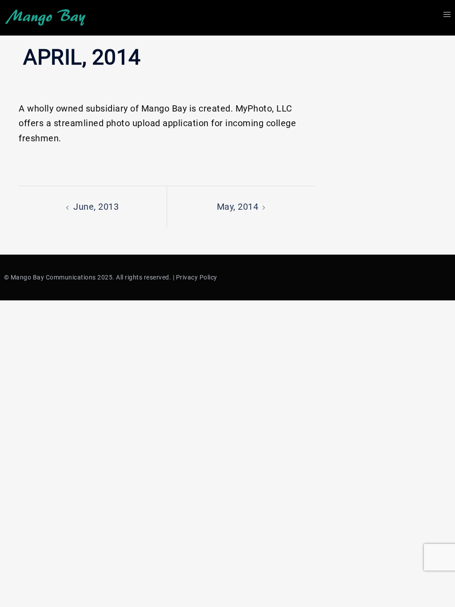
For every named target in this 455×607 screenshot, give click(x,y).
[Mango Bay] (45, 17)
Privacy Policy (196, 277)
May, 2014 (238, 206)
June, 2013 (96, 206)
